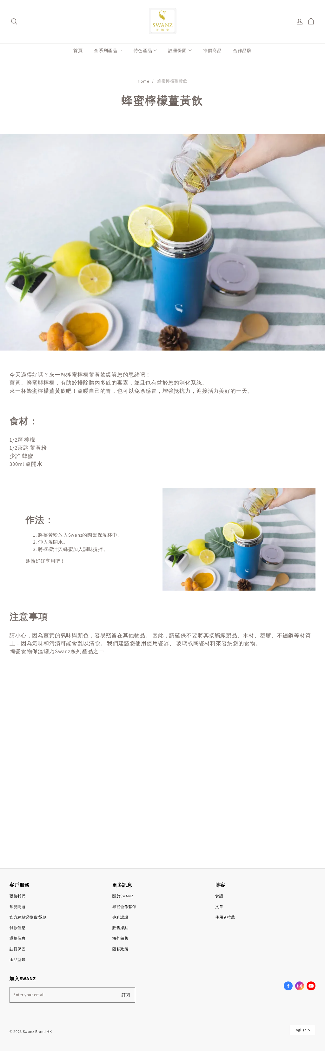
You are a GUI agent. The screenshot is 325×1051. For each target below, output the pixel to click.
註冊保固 (177, 50)
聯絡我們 (17, 896)
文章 (219, 906)
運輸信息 (17, 938)
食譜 (219, 896)
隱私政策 (120, 949)
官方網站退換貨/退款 (28, 917)
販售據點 (120, 927)
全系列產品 (105, 50)
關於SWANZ (122, 896)
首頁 (78, 50)
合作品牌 (242, 50)
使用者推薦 (225, 917)
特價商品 (212, 50)
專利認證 (120, 917)
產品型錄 (17, 959)
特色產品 (143, 50)
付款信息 (17, 927)
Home (143, 81)
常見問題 (17, 906)
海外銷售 (120, 938)
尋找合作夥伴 (124, 906)
